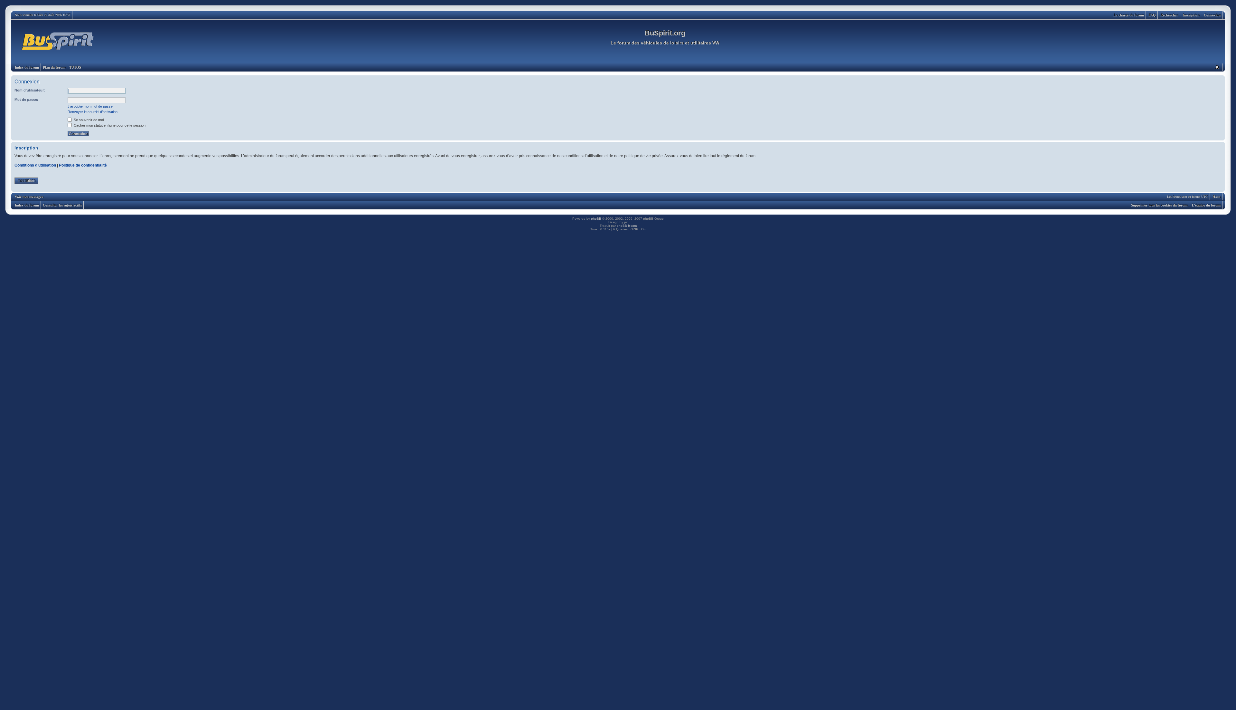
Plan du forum (54, 67)
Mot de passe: (26, 99)
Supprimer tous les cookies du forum (1159, 205)
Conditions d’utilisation (35, 165)
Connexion (1212, 15)
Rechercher (1169, 15)
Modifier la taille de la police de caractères (1217, 67)
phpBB (596, 218)
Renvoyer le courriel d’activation (92, 112)
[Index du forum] (58, 41)
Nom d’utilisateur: (29, 90)
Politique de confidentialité (83, 165)
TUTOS (75, 67)
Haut (1217, 197)
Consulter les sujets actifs (62, 205)
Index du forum (27, 67)
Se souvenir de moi (88, 120)
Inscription (1191, 15)
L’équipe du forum (1206, 205)
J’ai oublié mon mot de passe (90, 106)
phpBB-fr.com (627, 225)
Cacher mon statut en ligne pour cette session (109, 125)
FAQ (1152, 15)
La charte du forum (1128, 15)
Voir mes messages (29, 197)
